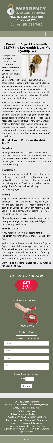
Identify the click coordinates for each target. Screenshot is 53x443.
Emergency (15, 423)
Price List (31, 426)
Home (8, 420)
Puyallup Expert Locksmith (23, 218)
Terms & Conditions (16, 426)
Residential (17, 420)
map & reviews (33, 408)
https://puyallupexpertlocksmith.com (26, 414)
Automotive (42, 420)
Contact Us (37, 423)
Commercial (30, 420)
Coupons (26, 423)
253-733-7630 (32, 24)
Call (27, 439)
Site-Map (41, 426)
